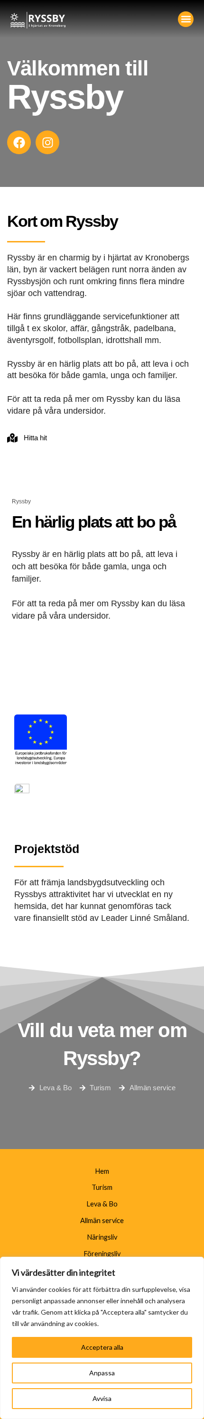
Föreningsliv (102, 1254)
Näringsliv (102, 1237)
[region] (102, 1338)
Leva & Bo (102, 1204)
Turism (102, 1187)
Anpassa (102, 1373)
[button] (186, 19)
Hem (102, 1171)
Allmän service (102, 1220)
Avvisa (102, 1398)
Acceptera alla (102, 1347)
